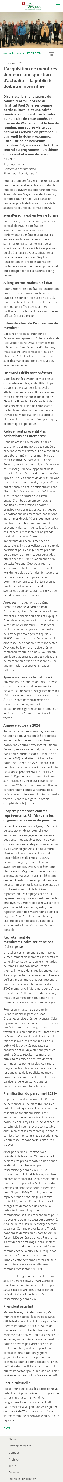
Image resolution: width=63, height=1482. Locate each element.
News (7, 1428)
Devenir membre (20, 1446)
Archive (14, 1459)
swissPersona (14, 53)
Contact (14, 1453)
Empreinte (15, 1472)
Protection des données (22, 1479)
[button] (58, 6)
